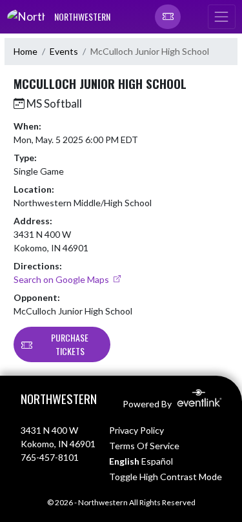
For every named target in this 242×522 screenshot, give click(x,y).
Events (64, 51)
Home (25, 51)
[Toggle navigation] (221, 17)
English (124, 461)
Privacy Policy (136, 430)
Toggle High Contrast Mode (165, 476)
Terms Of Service (144, 445)
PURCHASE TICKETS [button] (69, 344)
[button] (168, 17)
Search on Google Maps (62, 279)
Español (157, 461)
